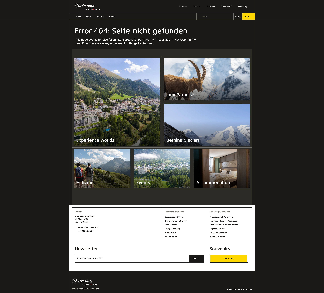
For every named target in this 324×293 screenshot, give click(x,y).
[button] (78, 16)
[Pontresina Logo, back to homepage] (87, 6)
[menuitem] (89, 16)
